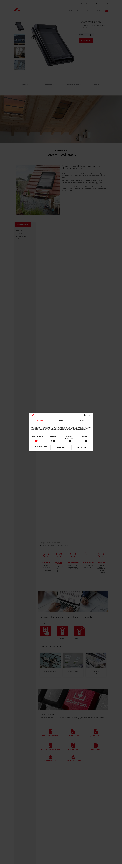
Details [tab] (61, 420)
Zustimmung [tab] (40, 420)
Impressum (33, 431)
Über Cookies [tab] (82, 420)
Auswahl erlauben (61, 447)
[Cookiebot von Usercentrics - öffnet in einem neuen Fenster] (85, 415)
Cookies (46, 431)
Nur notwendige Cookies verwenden (41, 447)
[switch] (53, 441)
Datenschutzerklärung (40, 431)
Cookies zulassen (81, 447)
